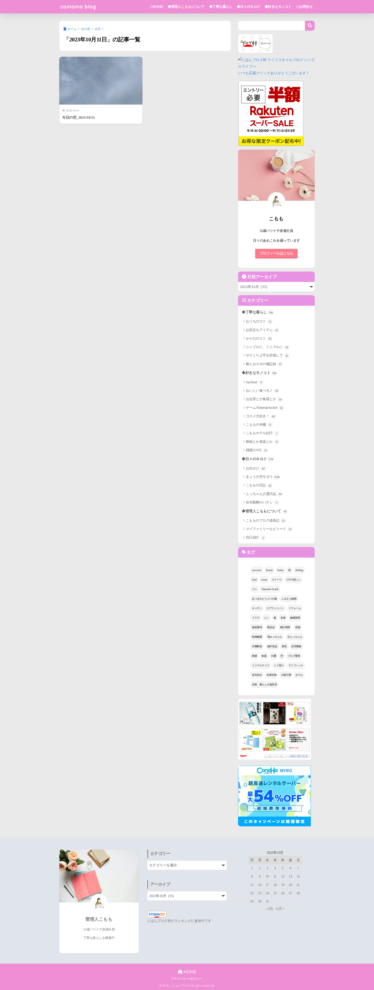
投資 (297, 627)
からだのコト (259, 338)
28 (298, 893)
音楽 (282, 617)
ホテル (299, 674)
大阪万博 (286, 674)
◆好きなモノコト (278, 6)
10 (267, 876)
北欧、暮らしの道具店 (264, 684)
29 (251, 901)
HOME (189, 971)
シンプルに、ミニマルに (267, 347)
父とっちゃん (294, 636)
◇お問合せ (304, 6)
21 (298, 885)
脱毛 (284, 646)
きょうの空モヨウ (263, 477)
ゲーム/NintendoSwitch (264, 407)
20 (290, 885)
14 (298, 876)
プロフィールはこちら (276, 253)
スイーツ (277, 579)
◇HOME (157, 6)
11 (275, 876)
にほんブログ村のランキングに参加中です (179, 921)
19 (282, 885)
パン (254, 589)
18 (275, 885)
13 (290, 876)
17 (267, 885)
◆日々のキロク (248, 6)
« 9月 (269, 909)
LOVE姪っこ (293, 579)
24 (267, 893)
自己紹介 (255, 537)
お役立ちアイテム (262, 330)
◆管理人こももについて (186, 6)
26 (282, 893)
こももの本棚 (258, 424)
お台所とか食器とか (264, 399)
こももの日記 (259, 485)
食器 (263, 655)
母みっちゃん (274, 636)
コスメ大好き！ (260, 416)
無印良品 (272, 646)
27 (290, 893)
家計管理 (285, 627)
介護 (273, 655)
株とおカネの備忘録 (263, 364)
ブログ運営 (294, 655)
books (280, 570)
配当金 (271, 627)
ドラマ (256, 617)
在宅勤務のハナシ (261, 502)
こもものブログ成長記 (265, 520)
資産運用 (257, 627)
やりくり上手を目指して (267, 355)
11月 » (279, 909)
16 (259, 885)
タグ (250, 552)
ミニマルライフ (260, 665)
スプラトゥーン (275, 608)
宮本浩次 (257, 674)
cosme (264, 579)
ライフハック (296, 665)
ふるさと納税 (288, 598)
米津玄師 (271, 674)
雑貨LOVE (256, 450)
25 (275, 893)
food (254, 579)
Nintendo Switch (270, 589)
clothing (299, 570)
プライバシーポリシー (186, 978)
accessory (256, 570)
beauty (269, 570)
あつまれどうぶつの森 (264, 598)
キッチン (257, 608)
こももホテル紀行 (261, 433)
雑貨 (254, 655)
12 (282, 876)
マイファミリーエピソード (269, 529)
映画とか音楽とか (262, 441)
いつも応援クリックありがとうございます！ (274, 73)
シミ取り (279, 665)
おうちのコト (258, 321)
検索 (310, 26)
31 (267, 901)
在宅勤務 (296, 646)
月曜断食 (257, 646)
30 (259, 901)
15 (251, 885)
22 (251, 893)
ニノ (266, 617)
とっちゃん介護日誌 (264, 494)
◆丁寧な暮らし (221, 6)
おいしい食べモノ (262, 390)
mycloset (254, 382)
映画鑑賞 (257, 636)
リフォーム (295, 608)
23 (259, 893)
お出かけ (255, 468)
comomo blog (78, 6)
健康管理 (295, 617)
